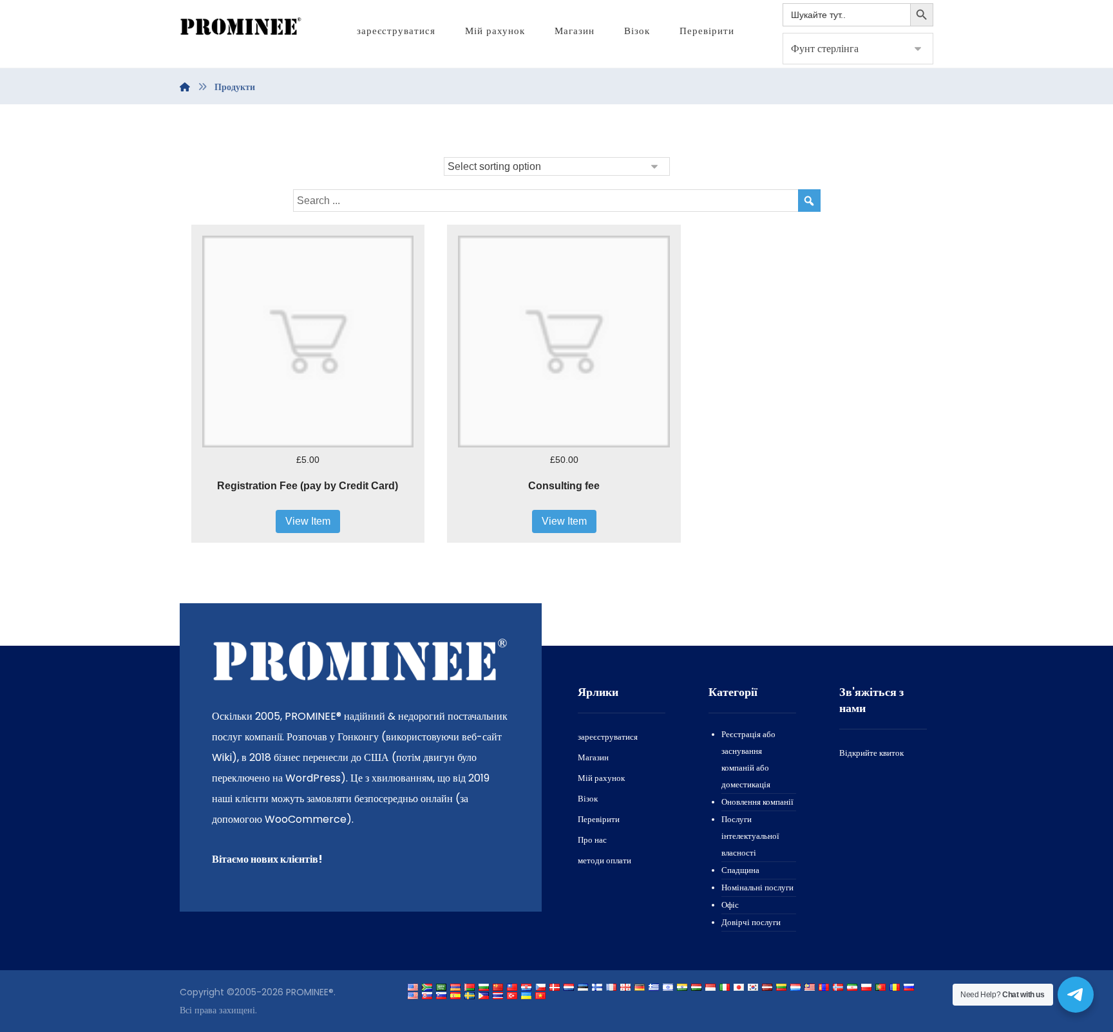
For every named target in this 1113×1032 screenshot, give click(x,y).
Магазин (593, 757)
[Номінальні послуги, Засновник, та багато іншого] (241, 26)
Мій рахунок (601, 778)
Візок (588, 799)
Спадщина (740, 870)
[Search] (809, 200)
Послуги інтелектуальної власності (750, 836)
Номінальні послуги (757, 887)
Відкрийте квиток (871, 753)
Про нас (592, 840)
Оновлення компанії (757, 802)
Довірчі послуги (751, 922)
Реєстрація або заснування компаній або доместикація (748, 759)
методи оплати (604, 860)
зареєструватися (608, 737)
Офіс (730, 905)
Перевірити (599, 819)
